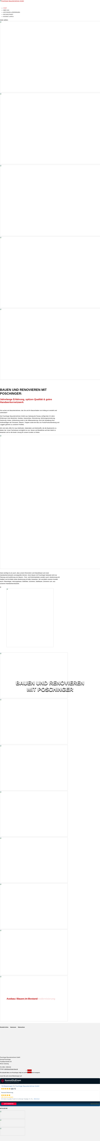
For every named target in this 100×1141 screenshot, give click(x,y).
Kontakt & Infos (8, 16)
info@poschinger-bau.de (11, 1069)
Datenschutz (21, 1027)
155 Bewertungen (7, 1086)
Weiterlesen (37, 1099)
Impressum (13, 1027)
